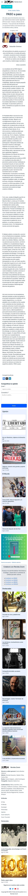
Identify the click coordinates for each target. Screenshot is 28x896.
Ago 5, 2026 (5, 673)
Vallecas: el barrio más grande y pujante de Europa (13, 467)
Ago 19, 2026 (5, 441)
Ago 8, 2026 (5, 530)
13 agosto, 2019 (14, 30)
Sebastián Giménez (15, 46)
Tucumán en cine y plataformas (11, 614)
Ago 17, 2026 (5, 470)
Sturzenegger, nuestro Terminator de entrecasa (12, 699)
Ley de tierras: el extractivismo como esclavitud (12, 642)
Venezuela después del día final (11, 529)
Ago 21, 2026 (4, 882)
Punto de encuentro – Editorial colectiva (11, 562)
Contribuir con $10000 (11, 584)
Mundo (7, 474)
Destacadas (6, 589)
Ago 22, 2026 (4, 852)
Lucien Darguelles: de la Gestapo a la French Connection (13, 849)
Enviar (14, 405)
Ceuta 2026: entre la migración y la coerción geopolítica (12, 500)
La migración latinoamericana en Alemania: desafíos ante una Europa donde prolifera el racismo (12, 729)
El (3, 474)
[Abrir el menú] (2, 2)
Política (18, 10)
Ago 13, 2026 (5, 503)
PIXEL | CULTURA (6, 6)
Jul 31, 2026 (5, 760)
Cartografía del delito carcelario (11, 671)
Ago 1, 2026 (5, 733)
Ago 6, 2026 (5, 645)
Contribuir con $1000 (11, 578)
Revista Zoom (15, 767)
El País (9, 10)
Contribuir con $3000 (11, 580)
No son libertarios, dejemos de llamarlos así (13, 438)
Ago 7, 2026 (5, 616)
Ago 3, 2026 (5, 702)
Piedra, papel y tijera (7, 880)
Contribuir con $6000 (11, 582)
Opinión (14, 10)
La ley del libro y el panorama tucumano (13, 758)
